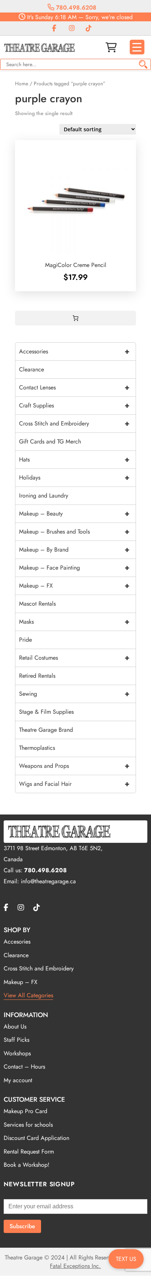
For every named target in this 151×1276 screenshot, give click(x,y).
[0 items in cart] (75, 318)
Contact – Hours (24, 1066)
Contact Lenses (74, 387)
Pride (25, 639)
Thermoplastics (37, 748)
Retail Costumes (74, 657)
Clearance (31, 369)
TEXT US (126, 1259)
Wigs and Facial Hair (74, 783)
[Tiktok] (89, 28)
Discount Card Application (36, 1138)
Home (21, 83)
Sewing (74, 693)
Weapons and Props (74, 765)
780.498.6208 (75, 7)
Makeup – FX (74, 585)
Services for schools (28, 1124)
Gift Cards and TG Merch (50, 441)
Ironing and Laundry (43, 495)
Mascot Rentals (37, 603)
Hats (74, 459)
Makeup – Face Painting (74, 567)
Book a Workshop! (26, 1165)
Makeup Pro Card (25, 1111)
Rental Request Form (29, 1151)
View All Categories (28, 995)
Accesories (17, 941)
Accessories (74, 351)
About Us (15, 1026)
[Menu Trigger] (137, 47)
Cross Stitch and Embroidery (74, 423)
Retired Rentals (37, 675)
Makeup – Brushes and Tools (74, 531)
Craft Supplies (74, 405)
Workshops (17, 1053)
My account (18, 1080)
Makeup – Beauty (74, 513)
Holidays (74, 477)
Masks (74, 621)
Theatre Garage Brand (46, 730)
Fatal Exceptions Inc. (75, 1266)
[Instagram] (72, 28)
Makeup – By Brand (74, 549)
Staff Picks (16, 1040)
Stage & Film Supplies (46, 711)
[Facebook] (54, 28)
